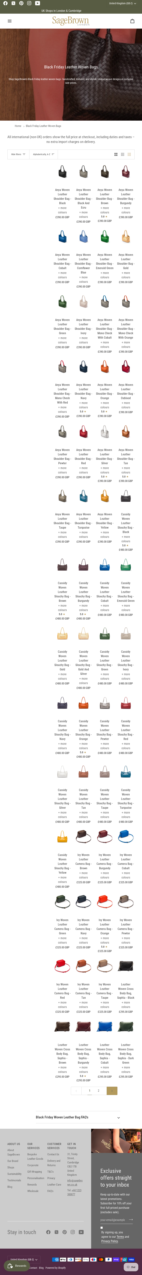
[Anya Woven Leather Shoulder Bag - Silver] (105, 434)
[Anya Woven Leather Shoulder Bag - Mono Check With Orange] (126, 304)
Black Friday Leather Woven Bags (43, 126)
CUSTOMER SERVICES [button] (54, 1146)
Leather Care (54, 1184)
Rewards (32, 1184)
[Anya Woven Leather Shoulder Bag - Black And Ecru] (83, 174)
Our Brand (12, 1161)
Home (18, 126)
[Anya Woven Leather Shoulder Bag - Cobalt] (62, 239)
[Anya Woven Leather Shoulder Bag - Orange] (105, 369)
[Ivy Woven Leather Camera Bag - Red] (62, 968)
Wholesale (32, 1191)
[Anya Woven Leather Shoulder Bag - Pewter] (62, 434)
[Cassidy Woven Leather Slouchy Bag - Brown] (62, 567)
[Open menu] (12, 21)
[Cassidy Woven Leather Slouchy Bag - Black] (126, 498)
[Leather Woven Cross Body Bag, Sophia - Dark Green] (126, 1029)
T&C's (50, 1171)
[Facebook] (5, 3)
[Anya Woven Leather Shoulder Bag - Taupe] (62, 498)
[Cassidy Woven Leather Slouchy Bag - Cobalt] (105, 567)
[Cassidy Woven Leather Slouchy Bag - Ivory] (126, 636)
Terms (120, 1236)
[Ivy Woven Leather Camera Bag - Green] (62, 904)
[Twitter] (13, 3)
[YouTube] (37, 3)
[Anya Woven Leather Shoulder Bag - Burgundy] (126, 174)
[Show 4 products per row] (130, 154)
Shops (10, 1167)
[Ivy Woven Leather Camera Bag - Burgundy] (105, 839)
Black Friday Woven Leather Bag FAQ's (62, 1117)
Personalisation (35, 1178)
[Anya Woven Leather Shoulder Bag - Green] (62, 304)
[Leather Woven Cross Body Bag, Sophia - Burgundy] (83, 1029)
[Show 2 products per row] (116, 154)
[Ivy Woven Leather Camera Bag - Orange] (105, 904)
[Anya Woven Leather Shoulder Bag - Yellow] (105, 498)
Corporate (32, 1165)
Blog (9, 1186)
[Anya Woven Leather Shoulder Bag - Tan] (126, 434)
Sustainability (14, 1174)
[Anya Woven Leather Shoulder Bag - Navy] (83, 369)
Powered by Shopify (55, 1267)
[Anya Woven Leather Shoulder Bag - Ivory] (83, 304)
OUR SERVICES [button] (33, 1146)
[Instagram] (29, 3)
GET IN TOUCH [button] (71, 1146)
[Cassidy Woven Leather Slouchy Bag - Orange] (83, 705)
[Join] (130, 1219)
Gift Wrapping (34, 1171)
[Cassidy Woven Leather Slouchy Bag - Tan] (83, 774)
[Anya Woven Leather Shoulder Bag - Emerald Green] (105, 239)
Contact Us (53, 1154)
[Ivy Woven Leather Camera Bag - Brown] (83, 839)
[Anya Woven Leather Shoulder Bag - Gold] (126, 239)
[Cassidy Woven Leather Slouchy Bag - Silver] (62, 774)
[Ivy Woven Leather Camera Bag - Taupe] (105, 968)
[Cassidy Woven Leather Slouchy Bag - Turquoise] (126, 774)
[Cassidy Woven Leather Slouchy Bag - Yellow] (62, 839)
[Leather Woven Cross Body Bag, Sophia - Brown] (62, 1029)
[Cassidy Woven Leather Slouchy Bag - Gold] (62, 636)
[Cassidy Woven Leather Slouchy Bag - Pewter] (105, 705)
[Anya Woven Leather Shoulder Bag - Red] (83, 434)
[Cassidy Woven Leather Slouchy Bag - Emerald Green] (126, 567)
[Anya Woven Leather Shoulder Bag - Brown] (105, 174)
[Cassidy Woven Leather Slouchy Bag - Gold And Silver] (83, 636)
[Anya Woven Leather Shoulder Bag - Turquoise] (83, 498)
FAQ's (50, 1191)
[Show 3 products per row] (122, 154)
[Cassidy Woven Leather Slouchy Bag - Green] (105, 636)
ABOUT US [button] (13, 1144)
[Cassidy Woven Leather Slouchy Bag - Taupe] (105, 774)
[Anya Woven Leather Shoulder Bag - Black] (62, 174)
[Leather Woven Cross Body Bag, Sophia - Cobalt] (105, 1029)
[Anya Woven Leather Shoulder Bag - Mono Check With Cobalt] (105, 304)
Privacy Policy (109, 1241)
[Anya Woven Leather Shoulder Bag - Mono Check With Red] (62, 369)
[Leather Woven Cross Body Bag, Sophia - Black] (126, 968)
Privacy (51, 1178)
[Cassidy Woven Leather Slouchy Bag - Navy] (62, 705)
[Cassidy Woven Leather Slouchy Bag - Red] (126, 705)
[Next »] (112, 1091)
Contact (33, 1267)
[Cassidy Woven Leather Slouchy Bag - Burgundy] (83, 567)
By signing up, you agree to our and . (115, 1237)
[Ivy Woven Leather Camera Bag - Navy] (83, 904)
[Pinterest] (21, 3)
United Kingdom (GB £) (22, 1259)
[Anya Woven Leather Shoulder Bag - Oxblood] (126, 369)
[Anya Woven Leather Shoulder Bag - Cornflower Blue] (83, 239)
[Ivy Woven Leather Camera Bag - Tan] (83, 968)
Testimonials (14, 1180)
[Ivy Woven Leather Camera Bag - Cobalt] (126, 839)
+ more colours (62, 210)
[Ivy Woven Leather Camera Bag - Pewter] (126, 904)
